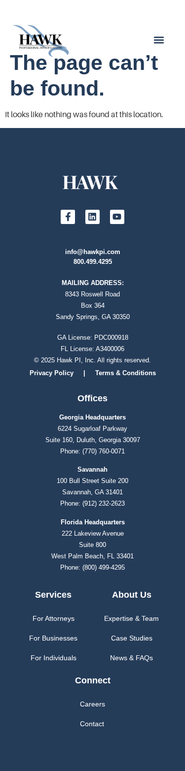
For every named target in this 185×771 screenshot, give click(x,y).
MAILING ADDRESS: (93, 283)
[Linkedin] (92, 217)
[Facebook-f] (68, 217)
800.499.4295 (93, 261)
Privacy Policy (52, 373)
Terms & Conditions (125, 373)
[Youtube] (117, 217)
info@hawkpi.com (92, 252)
